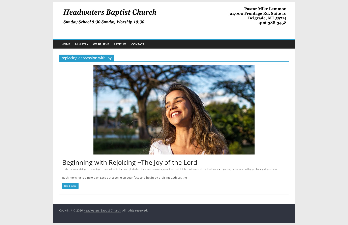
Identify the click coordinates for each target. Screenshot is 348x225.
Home (66, 44)
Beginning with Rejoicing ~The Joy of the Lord (129, 162)
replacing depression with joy (237, 169)
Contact (137, 44)
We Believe (101, 44)
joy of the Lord (170, 169)
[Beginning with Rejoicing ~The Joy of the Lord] (174, 67)
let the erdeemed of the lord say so (199, 169)
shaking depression (266, 169)
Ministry (81, 44)
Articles (120, 44)
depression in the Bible (108, 169)
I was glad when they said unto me (142, 169)
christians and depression (79, 169)
